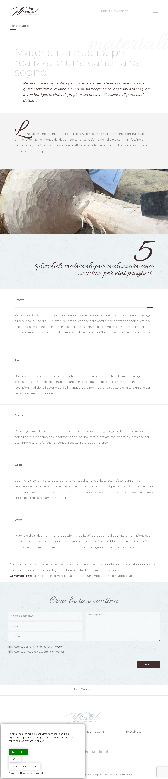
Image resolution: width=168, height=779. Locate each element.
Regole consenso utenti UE (32, 773)
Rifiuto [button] (15, 759)
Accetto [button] (18, 752)
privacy (104, 774)
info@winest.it (133, 731)
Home (13, 25)
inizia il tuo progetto (114, 11)
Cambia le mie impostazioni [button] (24, 766)
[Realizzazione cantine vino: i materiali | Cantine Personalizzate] (84, 717)
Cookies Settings (90, 774)
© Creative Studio (131, 774)
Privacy (57, 646)
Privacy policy (14, 773)
